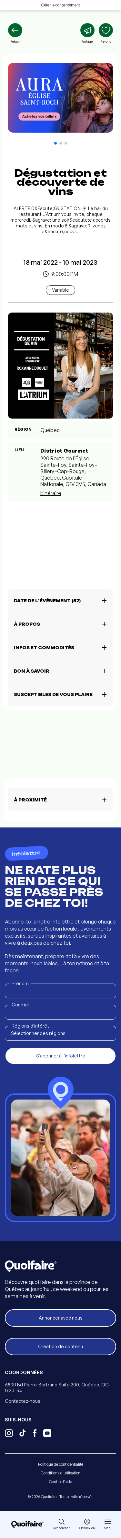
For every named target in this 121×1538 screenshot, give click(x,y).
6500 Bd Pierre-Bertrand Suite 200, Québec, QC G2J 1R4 (57, 1387)
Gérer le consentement (60, 5)
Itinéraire (50, 493)
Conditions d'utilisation (60, 1473)
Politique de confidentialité (60, 1464)
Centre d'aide (60, 1481)
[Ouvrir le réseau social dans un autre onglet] (9, 1434)
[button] (55, 143)
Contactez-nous (22, 1401)
